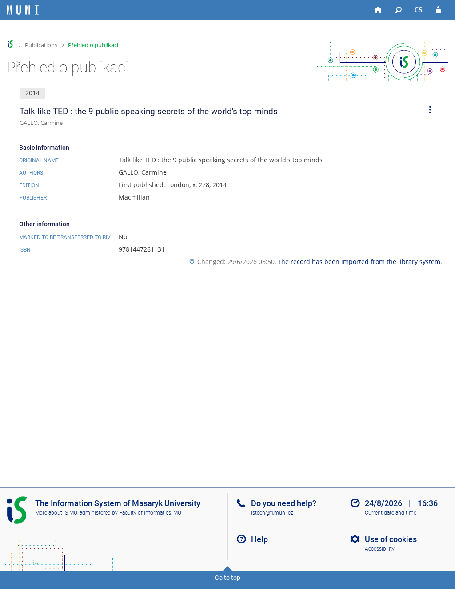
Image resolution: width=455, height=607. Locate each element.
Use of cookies (391, 539)
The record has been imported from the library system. (360, 261)
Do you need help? (283, 503)
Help (259, 539)
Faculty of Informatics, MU (150, 513)
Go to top (227, 577)
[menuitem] (427, 111)
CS (418, 10)
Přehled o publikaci (93, 45)
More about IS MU (56, 513)
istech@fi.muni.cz (272, 513)
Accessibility (380, 549)
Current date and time (390, 513)
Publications (41, 45)
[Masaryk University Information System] (23, 10)
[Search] (398, 10)
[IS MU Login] (438, 10)
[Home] (378, 10)
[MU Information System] (10, 44)
